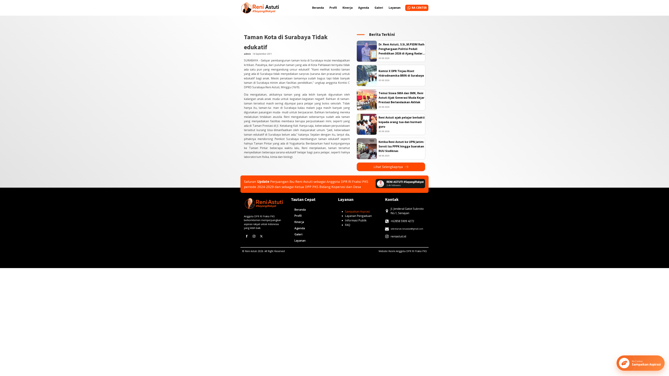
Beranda (318, 8)
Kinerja (348, 8)
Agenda (363, 8)
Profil (333, 8)
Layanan (395, 8)
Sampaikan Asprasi (357, 211)
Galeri (379, 8)
